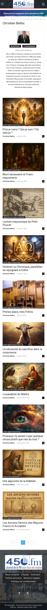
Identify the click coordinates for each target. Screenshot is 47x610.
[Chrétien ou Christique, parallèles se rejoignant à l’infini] (23, 249)
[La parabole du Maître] (23, 377)
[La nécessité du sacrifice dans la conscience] (23, 334)
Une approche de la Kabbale (19, 481)
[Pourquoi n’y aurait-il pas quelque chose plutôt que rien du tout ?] (23, 418)
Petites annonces (14, 578)
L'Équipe (25, 574)
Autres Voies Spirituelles (11, 476)
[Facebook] (19, 593)
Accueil (5, 19)
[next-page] (34, 542)
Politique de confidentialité (23, 581)
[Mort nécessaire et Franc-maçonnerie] (23, 157)
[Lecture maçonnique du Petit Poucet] (23, 203)
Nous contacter (12, 574)
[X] (27, 593)
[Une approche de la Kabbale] (23, 464)
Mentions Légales (32, 578)
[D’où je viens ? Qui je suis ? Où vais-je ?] (23, 112)
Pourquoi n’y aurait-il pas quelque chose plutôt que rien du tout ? (23, 437)
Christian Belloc (9, 136)
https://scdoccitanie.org (23, 50)
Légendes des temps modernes (14, 217)
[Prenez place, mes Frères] (23, 294)
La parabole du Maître (16, 394)
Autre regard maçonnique (12, 125)
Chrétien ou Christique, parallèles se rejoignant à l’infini (22, 268)
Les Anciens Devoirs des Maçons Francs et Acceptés (23, 524)
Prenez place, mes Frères (18, 311)
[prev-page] (12, 542)
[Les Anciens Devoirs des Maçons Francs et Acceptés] (23, 505)
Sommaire (35, 574)
